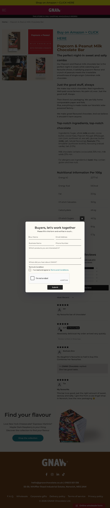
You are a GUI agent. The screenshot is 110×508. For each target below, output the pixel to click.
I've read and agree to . (51, 270)
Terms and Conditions (59, 270)
